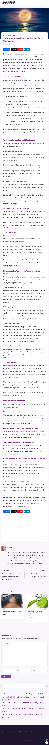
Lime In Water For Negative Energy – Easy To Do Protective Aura (37, 612)
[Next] (45, 608)
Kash (9, 548)
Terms (15, 732)
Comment (6, 643)
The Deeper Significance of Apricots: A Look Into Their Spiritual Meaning (10, 575)
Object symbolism (9, 35)
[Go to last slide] (4, 608)
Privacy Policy (7, 732)
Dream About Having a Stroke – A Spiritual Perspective (37, 574)
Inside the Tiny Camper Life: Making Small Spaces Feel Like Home (23, 694)
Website (37, 671)
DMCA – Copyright (25, 732)
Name (4, 671)
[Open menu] (46, 2)
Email (20, 671)
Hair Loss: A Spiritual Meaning (12, 611)
